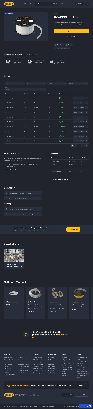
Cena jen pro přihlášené (79, 98)
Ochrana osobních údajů (43, 406)
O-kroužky (20, 357)
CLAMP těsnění (55, 302)
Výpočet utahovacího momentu (67, 370)
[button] (51, 320)
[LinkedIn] (34, 395)
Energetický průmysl (38, 370)
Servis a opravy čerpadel (68, 365)
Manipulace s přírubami (23, 370)
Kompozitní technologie (68, 363)
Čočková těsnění (33, 302)
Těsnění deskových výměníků (9, 371)
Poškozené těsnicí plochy (83, 373)
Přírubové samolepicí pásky (61, 13)
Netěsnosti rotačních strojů (82, 358)
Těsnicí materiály (8, 362)
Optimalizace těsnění (67, 367)
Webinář (64, 375)
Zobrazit (8, 308)
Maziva (20, 362)
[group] (14, 62)
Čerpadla (20, 374)
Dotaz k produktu (71, 36)
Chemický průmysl (37, 357)
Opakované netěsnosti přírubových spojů (82, 366)
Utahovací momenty (82, 371)
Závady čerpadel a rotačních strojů (81, 362)
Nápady (64, 373)
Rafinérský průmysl (37, 368)
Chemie (6, 366)
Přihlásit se (80, 3)
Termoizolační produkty (10, 374)
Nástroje (64, 3)
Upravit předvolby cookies (69, 406)
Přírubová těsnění (8, 357)
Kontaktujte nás (73, 229)
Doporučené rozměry (59, 179)
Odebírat (80, 385)
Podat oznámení (33, 406)
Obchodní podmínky (53, 406)
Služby (25, 3)
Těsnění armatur (8, 364)
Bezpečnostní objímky (23, 364)
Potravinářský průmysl (38, 359)
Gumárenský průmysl (38, 366)
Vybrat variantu (72, 31)
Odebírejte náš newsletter (20, 385)
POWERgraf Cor (77, 302)
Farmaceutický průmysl (38, 362)
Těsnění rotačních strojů (10, 359)
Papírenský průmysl (38, 364)
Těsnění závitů (7, 368)
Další (30, 3)
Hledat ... (47, 3)
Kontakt (70, 3)
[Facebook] (30, 395)
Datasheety (60, 44)
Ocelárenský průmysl (38, 373)
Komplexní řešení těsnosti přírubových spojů (67, 359)
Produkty (20, 3)
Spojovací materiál (22, 359)
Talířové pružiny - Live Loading (23, 367)
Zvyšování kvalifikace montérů (82, 376)
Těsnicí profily (21, 372)
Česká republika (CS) (83, 394)
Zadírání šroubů (80, 369)
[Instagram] (38, 395)
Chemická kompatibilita (63, 48)
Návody (70, 44)
